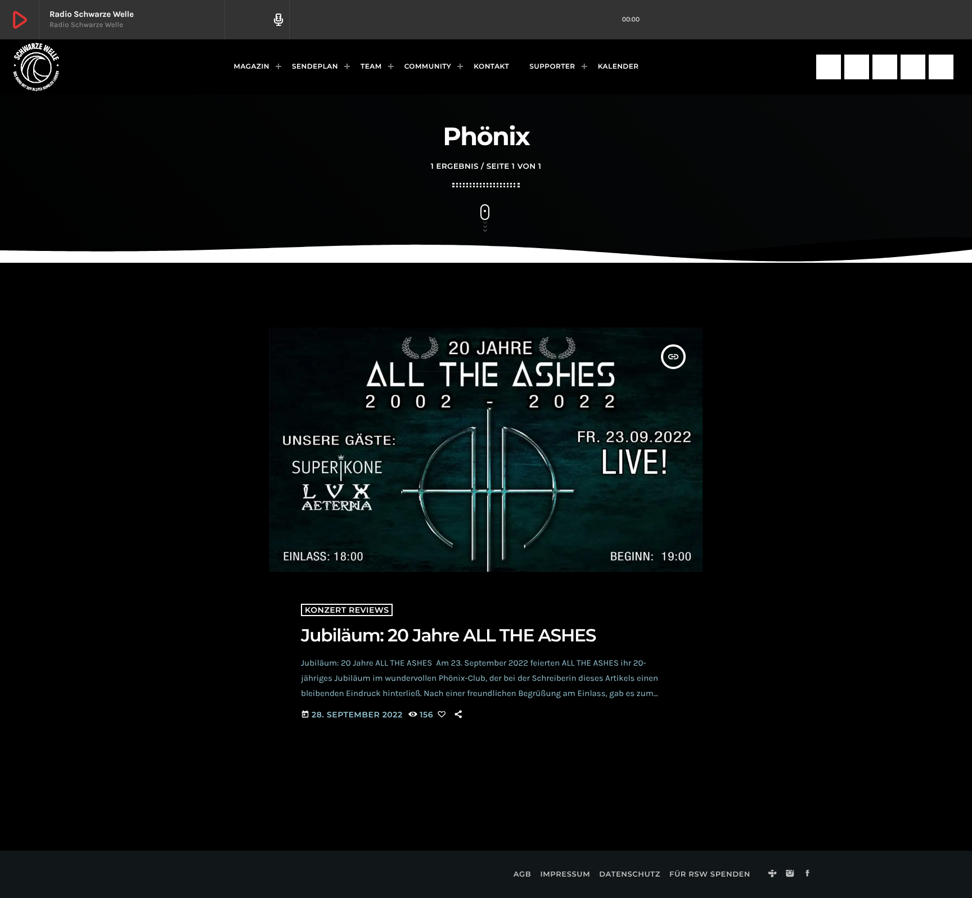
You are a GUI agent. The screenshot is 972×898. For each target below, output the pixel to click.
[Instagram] (856, 67)
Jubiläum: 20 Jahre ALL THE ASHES (450, 635)
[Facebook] (884, 67)
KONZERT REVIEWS (347, 610)
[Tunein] (828, 67)
